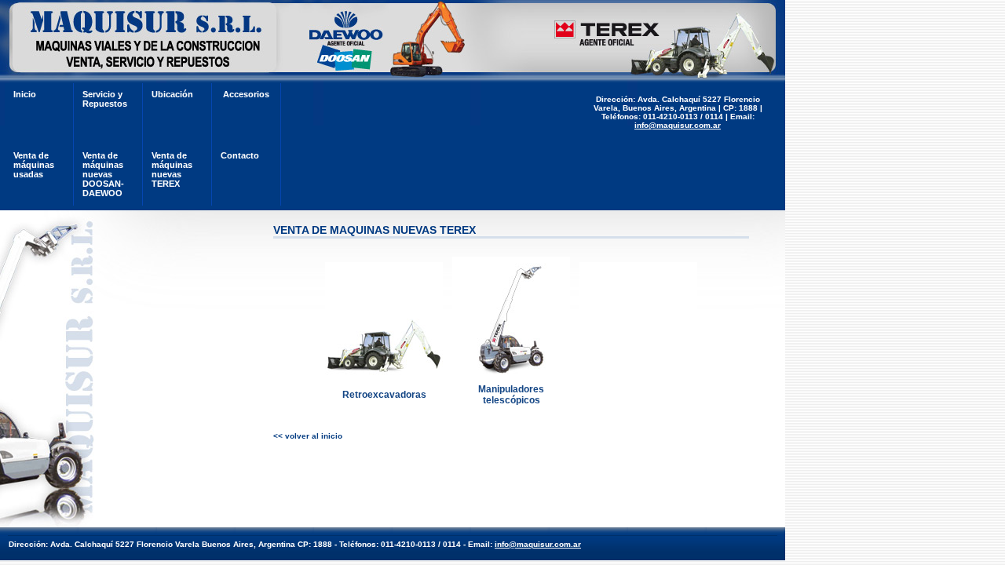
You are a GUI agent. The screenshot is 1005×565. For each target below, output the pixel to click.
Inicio (24, 94)
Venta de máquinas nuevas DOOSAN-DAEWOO (103, 174)
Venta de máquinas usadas (33, 165)
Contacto (240, 155)
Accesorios (246, 94)
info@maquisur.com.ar (677, 125)
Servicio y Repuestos (104, 98)
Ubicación (172, 94)
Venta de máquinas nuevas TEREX (172, 169)
